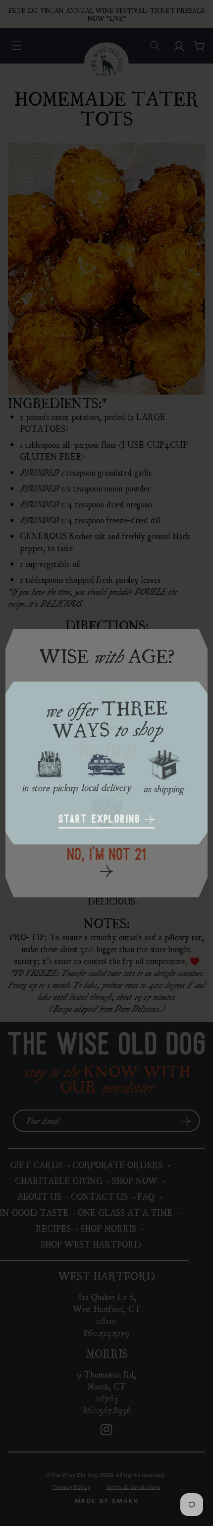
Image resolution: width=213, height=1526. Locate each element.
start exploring (101, 819)
